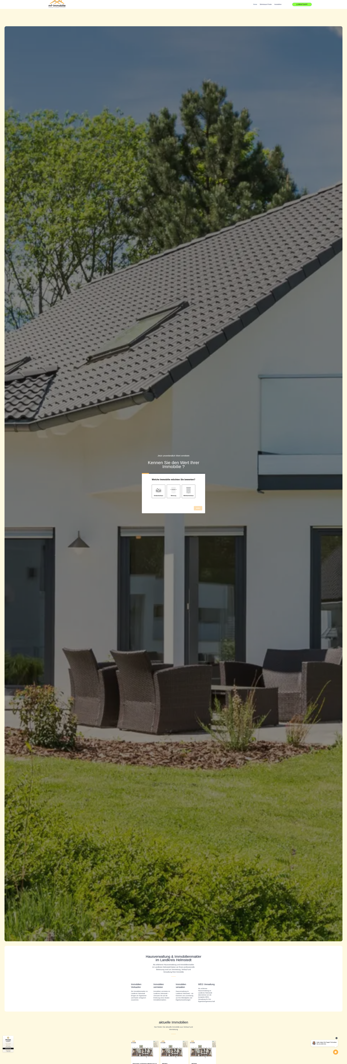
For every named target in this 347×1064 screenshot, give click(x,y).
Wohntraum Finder (266, 4)
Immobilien (277, 4)
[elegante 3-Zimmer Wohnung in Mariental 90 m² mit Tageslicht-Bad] (145, 1050)
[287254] (174, 1050)
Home (255, 4)
